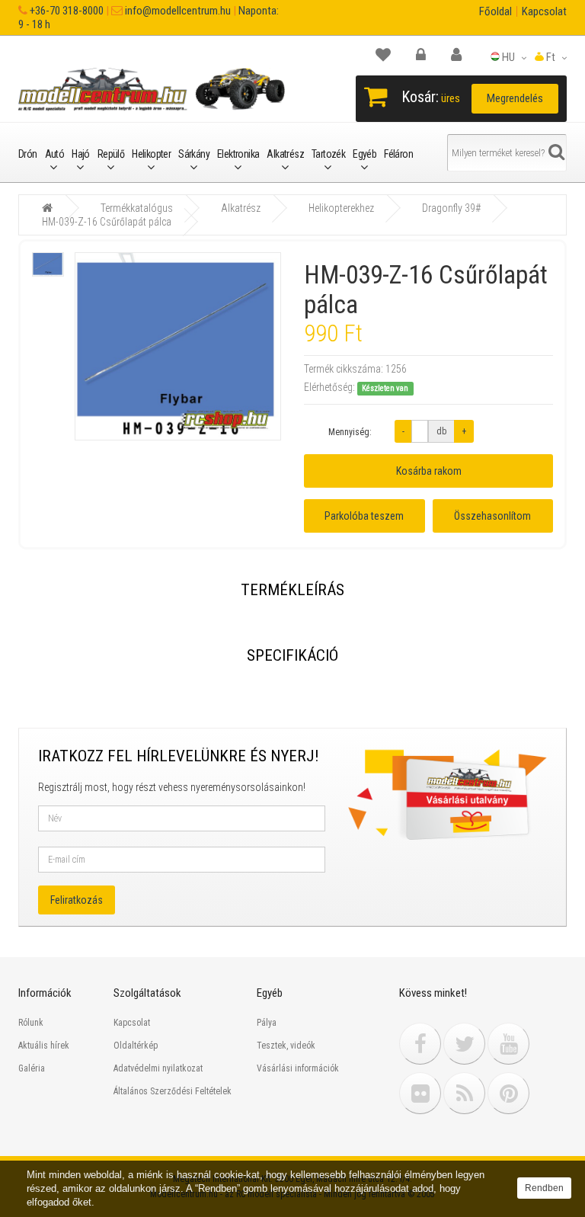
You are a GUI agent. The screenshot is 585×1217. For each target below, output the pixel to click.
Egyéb (364, 154)
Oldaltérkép (135, 1045)
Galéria (31, 1068)
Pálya (267, 1022)
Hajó (81, 154)
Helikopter (151, 154)
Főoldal (495, 11)
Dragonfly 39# (451, 208)
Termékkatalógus (137, 208)
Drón (27, 154)
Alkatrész (285, 154)
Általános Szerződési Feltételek (172, 1091)
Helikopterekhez (341, 208)
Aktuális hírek (43, 1045)
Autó (55, 154)
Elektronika (238, 154)
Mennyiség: (350, 432)
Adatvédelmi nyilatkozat (158, 1068)
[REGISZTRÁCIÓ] (464, 55)
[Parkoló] (391, 55)
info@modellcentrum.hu (177, 11)
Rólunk (30, 1022)
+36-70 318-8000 (65, 11)
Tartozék (328, 154)
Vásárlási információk (298, 1068)
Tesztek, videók (286, 1045)
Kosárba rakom (429, 471)
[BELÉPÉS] (428, 55)
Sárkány (193, 154)
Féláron (398, 154)
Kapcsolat (544, 11)
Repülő (111, 154)
